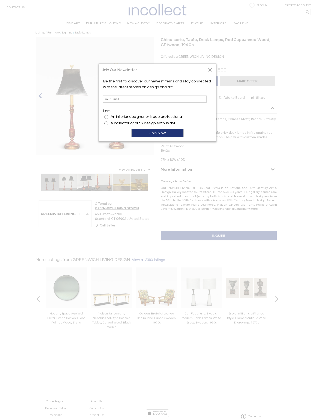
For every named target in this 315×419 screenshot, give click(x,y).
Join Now (158, 133)
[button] (210, 69)
